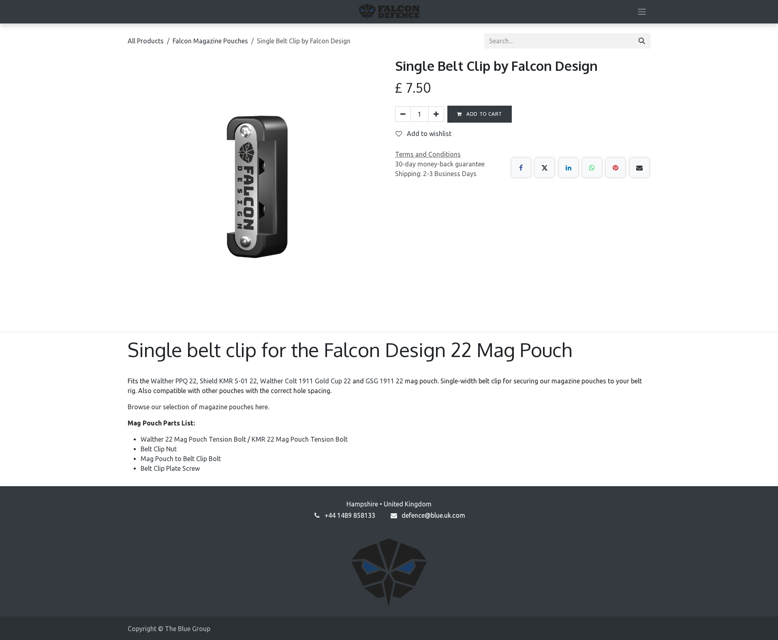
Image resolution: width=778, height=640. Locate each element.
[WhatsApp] (592, 167)
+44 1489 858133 (350, 515)
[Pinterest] (615, 167)
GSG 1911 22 (384, 381)
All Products (146, 41)
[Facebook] (521, 167)
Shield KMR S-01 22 (228, 381)
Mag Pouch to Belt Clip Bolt (181, 458)
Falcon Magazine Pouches (210, 41)
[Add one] (436, 114)
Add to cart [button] (483, 114)
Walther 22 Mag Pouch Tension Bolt (193, 439)
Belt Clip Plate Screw (170, 468)
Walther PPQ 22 (174, 381)
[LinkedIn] (568, 167)
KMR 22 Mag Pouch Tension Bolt (300, 439)
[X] (544, 167)
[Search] (641, 41)
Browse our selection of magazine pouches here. (198, 406)
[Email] (639, 167)
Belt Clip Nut (159, 449)
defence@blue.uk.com (433, 515)
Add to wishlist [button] (428, 133)
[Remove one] (403, 114)
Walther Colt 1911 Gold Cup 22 (305, 381)
